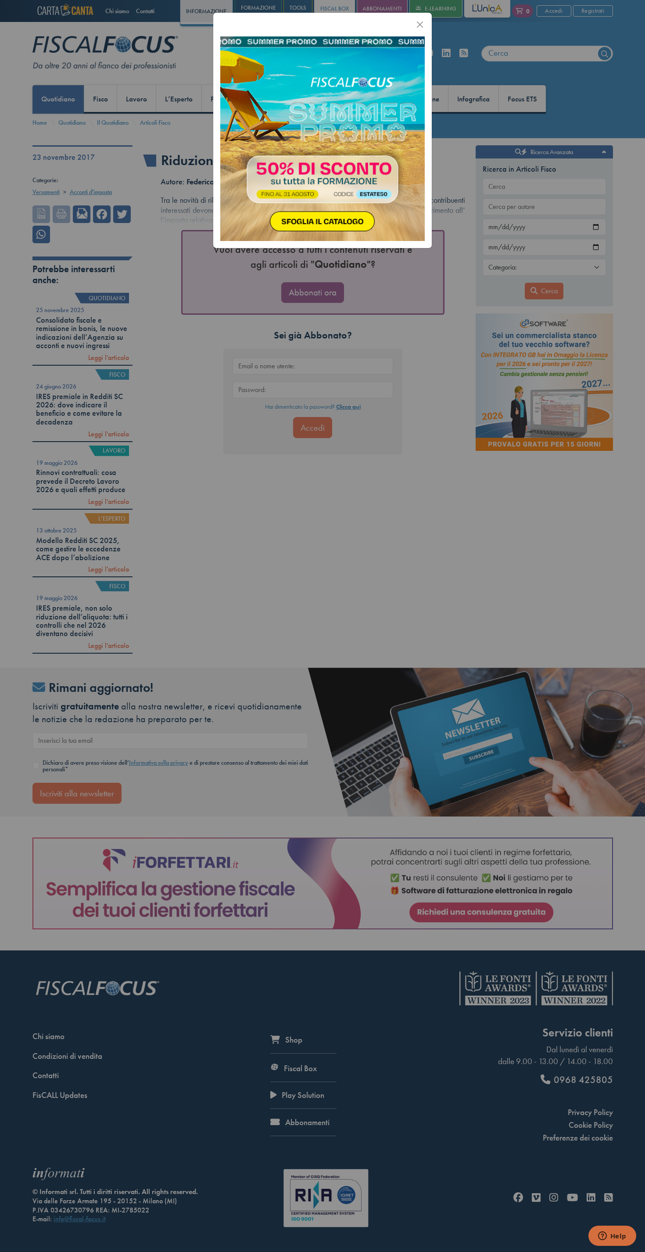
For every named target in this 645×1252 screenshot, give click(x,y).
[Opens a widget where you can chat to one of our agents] (612, 1237)
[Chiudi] (420, 24)
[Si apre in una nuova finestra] (322, 138)
